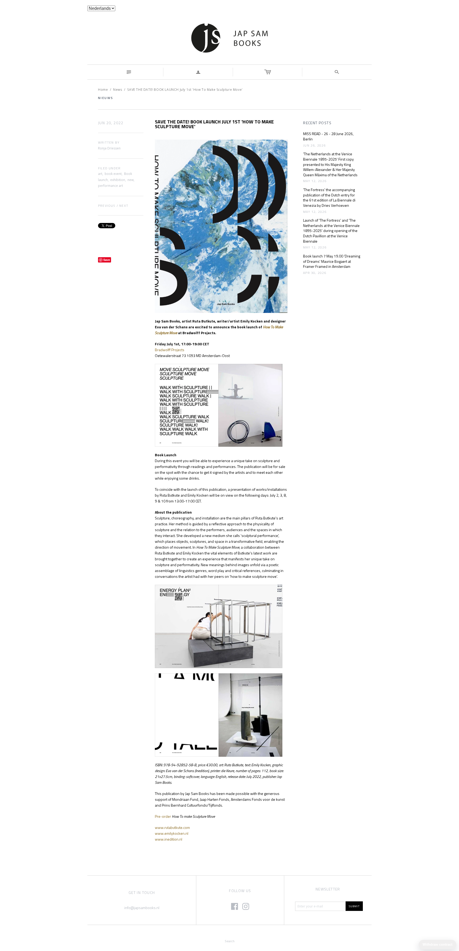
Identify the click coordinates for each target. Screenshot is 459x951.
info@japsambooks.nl (141, 907)
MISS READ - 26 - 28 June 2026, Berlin (328, 136)
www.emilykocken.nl (171, 833)
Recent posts (317, 123)
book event (113, 173)
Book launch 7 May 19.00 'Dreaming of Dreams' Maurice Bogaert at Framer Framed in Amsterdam (331, 261)
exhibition (117, 180)
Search (230, 941)
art (100, 173)
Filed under (109, 168)
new (131, 180)
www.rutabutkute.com (172, 827)
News (117, 89)
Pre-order (163, 816)
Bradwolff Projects (169, 349)
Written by (109, 142)
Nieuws (105, 97)
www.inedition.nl (168, 839)
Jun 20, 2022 (111, 123)
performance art (110, 185)
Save (106, 260)
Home (103, 89)
